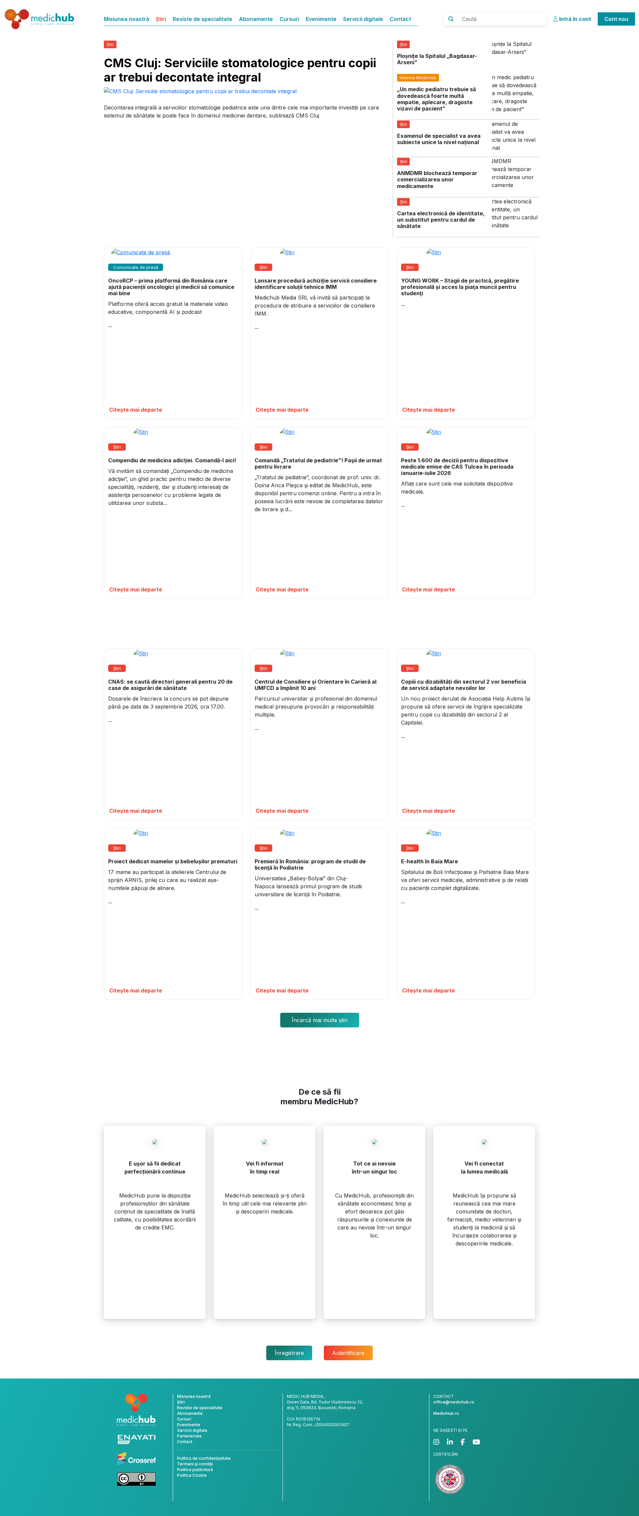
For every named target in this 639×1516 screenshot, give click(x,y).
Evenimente (321, 19)
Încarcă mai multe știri (319, 1020)
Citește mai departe (135, 409)
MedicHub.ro (446, 1413)
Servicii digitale (363, 19)
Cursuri (289, 19)
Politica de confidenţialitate (204, 1458)
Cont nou (616, 19)
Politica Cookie (192, 1475)
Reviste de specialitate (202, 19)
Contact (400, 19)
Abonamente (256, 19)
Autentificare (348, 1353)
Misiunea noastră (126, 19)
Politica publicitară (195, 1469)
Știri (161, 19)
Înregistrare (289, 1353)
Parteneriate (189, 1435)
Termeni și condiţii (195, 1463)
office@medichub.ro (453, 1402)
